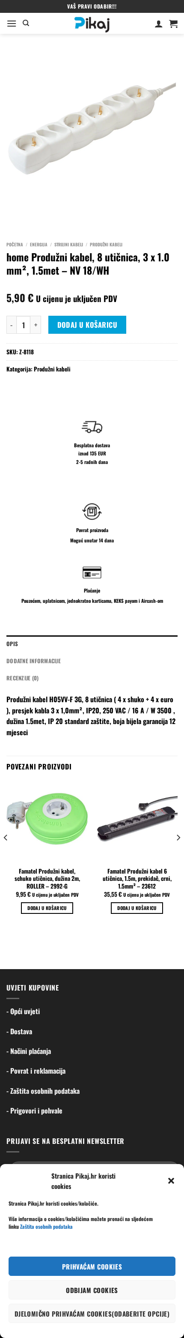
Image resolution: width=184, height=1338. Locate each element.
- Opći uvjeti (23, 1011)
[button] (171, 1180)
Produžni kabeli (106, 244)
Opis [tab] (12, 644)
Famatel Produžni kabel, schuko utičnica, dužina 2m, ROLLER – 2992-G (47, 879)
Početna (14, 244)
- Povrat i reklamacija (35, 1071)
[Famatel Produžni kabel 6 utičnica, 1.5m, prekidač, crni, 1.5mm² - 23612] (137, 821)
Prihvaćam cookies (92, 1266)
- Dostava (19, 1031)
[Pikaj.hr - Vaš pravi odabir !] (92, 23)
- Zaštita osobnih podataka (43, 1091)
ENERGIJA (38, 244)
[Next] (178, 855)
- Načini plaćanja (28, 1051)
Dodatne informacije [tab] (33, 661)
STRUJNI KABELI (68, 244)
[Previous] (6, 855)
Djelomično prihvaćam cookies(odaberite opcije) (92, 1313)
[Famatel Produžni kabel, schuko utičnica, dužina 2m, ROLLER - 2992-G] (47, 821)
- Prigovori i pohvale (34, 1110)
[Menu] (11, 23)
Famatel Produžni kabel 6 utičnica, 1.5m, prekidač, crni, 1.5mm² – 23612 (137, 879)
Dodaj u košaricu (87, 325)
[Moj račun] (158, 23)
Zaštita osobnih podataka (46, 1226)
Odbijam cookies (92, 1290)
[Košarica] (173, 23)
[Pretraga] (26, 23)
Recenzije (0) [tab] (22, 678)
